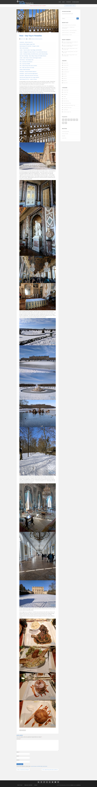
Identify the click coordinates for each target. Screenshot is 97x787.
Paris (20, 730)
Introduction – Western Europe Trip (26, 42)
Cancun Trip (65, 92)
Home (60, 1)
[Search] (78, 18)
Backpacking (65, 90)
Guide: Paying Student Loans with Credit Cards (69, 49)
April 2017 (65, 80)
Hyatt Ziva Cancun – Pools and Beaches (69, 30)
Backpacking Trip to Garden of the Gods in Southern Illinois (70, 42)
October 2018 (65, 65)
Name (18, 752)
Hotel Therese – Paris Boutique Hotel (26, 59)
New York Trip (66, 100)
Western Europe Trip (38, 38)
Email (18, 756)
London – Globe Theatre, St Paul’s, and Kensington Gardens (30, 57)
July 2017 (65, 74)
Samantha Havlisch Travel (70, 5)
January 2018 (65, 69)
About (63, 1)
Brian (28, 38)
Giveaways (65, 94)
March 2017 (65, 82)
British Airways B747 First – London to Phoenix (28, 79)
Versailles (23, 730)
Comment (19, 738)
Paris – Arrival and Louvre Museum (26, 61)
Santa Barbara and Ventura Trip (69, 105)
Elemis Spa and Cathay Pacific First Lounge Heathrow (29, 77)
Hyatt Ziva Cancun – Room (67, 34)
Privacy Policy (19, 785)
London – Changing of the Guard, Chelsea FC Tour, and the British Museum (33, 51)
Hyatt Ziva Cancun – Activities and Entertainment (68, 28)
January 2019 (65, 63)
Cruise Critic (64, 138)
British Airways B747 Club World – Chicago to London (29, 46)
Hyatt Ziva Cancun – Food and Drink (68, 32)
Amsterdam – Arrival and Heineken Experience (28, 71)
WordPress (78, 785)
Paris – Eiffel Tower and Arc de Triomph (27, 67)
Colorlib (71, 785)
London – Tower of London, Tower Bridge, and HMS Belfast (31, 50)
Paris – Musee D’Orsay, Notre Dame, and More (28, 65)
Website (18, 760)
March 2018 (65, 67)
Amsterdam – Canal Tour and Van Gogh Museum (29, 73)
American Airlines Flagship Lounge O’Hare (27, 44)
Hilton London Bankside (24, 48)
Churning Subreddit (65, 131)
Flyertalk (63, 135)
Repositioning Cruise (67, 103)
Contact (35, 785)
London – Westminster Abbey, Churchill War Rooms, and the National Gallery (34, 53)
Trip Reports (68, 1)
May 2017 (65, 78)
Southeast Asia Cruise (67, 107)
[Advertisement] (37, 774)
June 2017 (65, 76)
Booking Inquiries (75, 1)
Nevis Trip (65, 98)
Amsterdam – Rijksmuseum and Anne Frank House (29, 75)
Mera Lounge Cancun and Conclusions (69, 25)
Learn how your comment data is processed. (39, 766)
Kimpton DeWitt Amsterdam (25, 69)
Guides (64, 96)
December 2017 (66, 71)
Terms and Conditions (28, 785)
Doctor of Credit (65, 133)
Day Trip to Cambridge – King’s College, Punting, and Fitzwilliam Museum (33, 55)
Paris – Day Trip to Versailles (25, 63)
